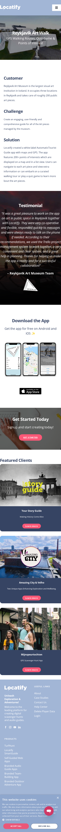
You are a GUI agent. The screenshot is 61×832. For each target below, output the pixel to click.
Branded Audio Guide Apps (12, 767)
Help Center (41, 706)
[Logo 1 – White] (10, 6)
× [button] (58, 798)
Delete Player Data (44, 711)
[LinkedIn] (19, 727)
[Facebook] (5, 727)
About (37, 693)
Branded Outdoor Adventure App (14, 783)
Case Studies (41, 697)
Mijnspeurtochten (31, 654)
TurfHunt (9, 745)
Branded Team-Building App (13, 775)
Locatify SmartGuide (11, 752)
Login (37, 715)
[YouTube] (15, 727)
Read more (43, 816)
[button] (30, 819)
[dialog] (30, 813)
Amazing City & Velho (31, 582)
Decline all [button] (44, 826)
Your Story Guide (32, 510)
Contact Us (40, 702)
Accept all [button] (16, 826)
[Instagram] (10, 727)
